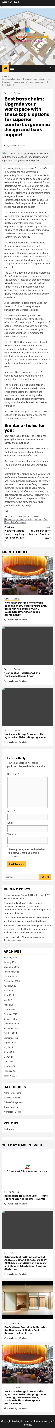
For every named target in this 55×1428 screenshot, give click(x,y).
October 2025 (10, 976)
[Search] (51, 68)
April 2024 (8, 1061)
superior (29, 519)
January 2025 (10, 1019)
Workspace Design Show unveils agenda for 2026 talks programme (25, 736)
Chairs (19, 516)
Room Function (11, 1107)
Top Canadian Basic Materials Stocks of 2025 (40, 532)
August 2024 (10, 1042)
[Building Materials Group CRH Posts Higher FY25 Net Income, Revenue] (27, 1168)
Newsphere (41, 1421)
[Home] (5, 68)
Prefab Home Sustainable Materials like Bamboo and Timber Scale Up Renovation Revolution (26, 1330)
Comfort (27, 516)
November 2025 (11, 971)
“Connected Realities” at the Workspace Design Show (22, 674)
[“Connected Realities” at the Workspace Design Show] (27, 646)
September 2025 (12, 981)
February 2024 (10, 1071)
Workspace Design (12, 93)
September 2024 (12, 1038)
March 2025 (9, 1009)
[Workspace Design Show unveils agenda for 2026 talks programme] (27, 707)
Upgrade (9, 522)
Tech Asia (9, 1129)
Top (45, 519)
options (20, 519)
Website (11, 834)
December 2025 (11, 967)
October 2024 (10, 1033)
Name (11, 811)
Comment (13, 774)
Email (11, 822)
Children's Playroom (13, 1102)
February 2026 (10, 957)
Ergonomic (10, 519)
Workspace (20, 522)
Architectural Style (12, 1093)
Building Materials (12, 1097)
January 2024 (10, 1075)
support (38, 519)
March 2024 (9, 1066)
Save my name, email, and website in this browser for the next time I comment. (27, 853)
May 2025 (8, 1000)
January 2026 (10, 962)
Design (36, 516)
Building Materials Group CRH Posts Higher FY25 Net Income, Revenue (26, 1197)
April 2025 (8, 1004)
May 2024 (8, 1057)
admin (22, 146)
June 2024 (9, 1052)
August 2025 (10, 986)
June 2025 (9, 995)
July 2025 (8, 990)
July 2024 (8, 1047)
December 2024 (11, 1023)
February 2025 (10, 1014)
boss (12, 516)
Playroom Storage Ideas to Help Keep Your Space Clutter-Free (14, 534)
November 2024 (11, 1028)
